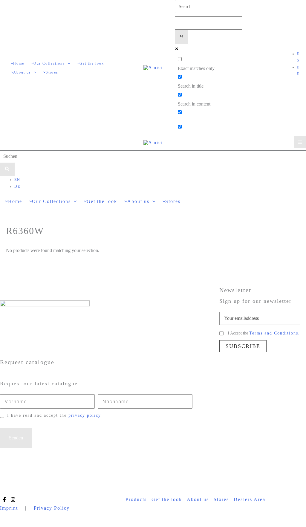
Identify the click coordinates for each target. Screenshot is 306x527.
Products (136, 499)
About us (198, 499)
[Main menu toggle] (300, 142)
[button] (67, 63)
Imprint (9, 508)
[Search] (7, 169)
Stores (221, 499)
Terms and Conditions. (274, 333)
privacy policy (84, 415)
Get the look (167, 499)
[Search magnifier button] (182, 37)
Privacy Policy (52, 508)
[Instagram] (13, 499)
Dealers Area (249, 499)
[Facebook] (4, 499)
